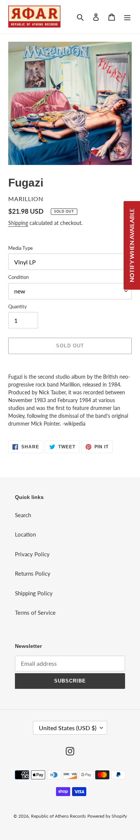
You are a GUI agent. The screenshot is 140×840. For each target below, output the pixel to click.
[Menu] (127, 17)
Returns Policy (32, 573)
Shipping (18, 223)
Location (25, 534)
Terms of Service (35, 612)
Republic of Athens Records (58, 816)
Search (23, 515)
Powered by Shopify (107, 816)
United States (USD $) (67, 727)
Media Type (20, 248)
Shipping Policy (34, 593)
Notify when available (131, 245)
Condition (18, 277)
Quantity (17, 306)
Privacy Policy (32, 554)
